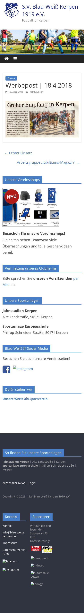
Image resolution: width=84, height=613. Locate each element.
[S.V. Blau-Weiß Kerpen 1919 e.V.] (7, 59)
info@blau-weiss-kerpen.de (14, 534)
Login (32, 483)
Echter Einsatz (18, 153)
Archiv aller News (14, 483)
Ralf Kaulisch (36, 91)
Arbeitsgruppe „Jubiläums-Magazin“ (48, 162)
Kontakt (8, 526)
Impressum (10, 543)
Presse (11, 78)
